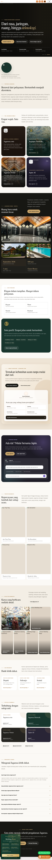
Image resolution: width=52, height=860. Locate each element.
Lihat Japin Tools (21, 453)
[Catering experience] (48, 54)
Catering (32, 407)
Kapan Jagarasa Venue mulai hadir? (9, 799)
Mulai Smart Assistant (12, 385)
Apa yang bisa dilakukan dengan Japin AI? (11, 804)
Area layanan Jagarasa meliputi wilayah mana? (12, 813)
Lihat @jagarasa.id (34, 601)
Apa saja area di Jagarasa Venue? (9, 795)
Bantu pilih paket (18, 471)
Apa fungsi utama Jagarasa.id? (8, 775)
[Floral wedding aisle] (45, 54)
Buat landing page (27, 471)
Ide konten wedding (9, 471)
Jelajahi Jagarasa (7, 41)
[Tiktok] (40, 1)
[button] (26, 476)
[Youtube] (45, 1)
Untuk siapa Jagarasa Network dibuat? (10, 790)
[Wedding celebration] (43, 54)
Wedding (11, 407)
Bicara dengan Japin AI (35, 41)
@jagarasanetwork (17, 745)
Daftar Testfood (10, 855)
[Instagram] (42, 1)
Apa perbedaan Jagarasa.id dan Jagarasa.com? (12, 786)
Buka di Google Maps (7, 687)
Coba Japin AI (10, 453)
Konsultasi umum (32, 412)
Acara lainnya (12, 412)
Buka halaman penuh (25, 385)
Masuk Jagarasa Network (11, 348)
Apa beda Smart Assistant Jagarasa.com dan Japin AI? (14, 809)
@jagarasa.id (6, 745)
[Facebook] (37, 1)
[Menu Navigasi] (49, 1)
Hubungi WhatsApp (33, 843)
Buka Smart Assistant (21, 41)
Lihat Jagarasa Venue (34, 211)
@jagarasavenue (29, 745)
